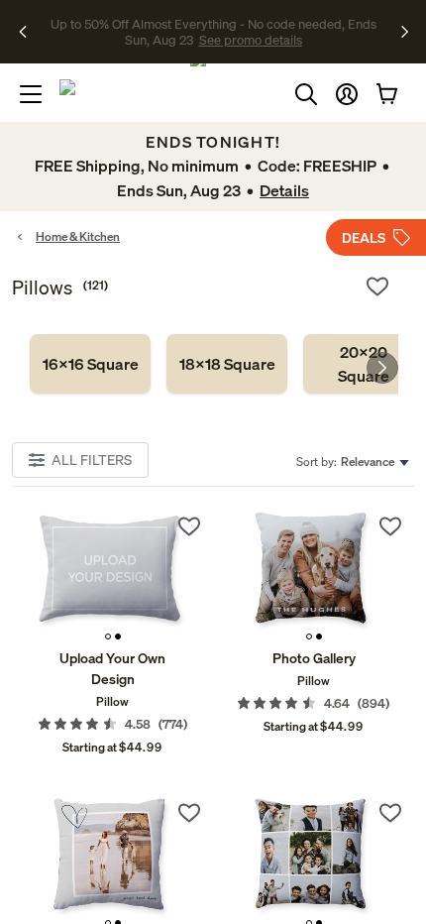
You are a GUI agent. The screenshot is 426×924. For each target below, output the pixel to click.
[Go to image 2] (118, 636)
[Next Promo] (404, 32)
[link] (90, 364)
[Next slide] (382, 368)
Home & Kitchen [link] (78, 236)
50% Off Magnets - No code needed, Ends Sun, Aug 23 (210, 23)
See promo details (213, 40)
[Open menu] (31, 94)
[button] (347, 94)
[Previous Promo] (29, 32)
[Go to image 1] (108, 636)
